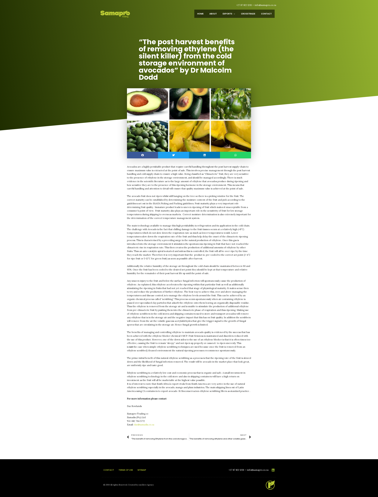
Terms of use (126, 470)
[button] (142, 155)
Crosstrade (248, 13)
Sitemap (141, 470)
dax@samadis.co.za (144, 424)
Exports (227, 13)
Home (200, 13)
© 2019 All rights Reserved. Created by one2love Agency (128, 485)
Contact (266, 13)
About (213, 13)
